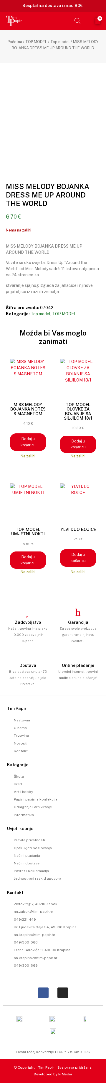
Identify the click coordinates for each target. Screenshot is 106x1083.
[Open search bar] (77, 20)
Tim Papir (46, 1067)
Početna (15, 42)
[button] (64, 21)
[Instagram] (62, 992)
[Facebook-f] (43, 992)
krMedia (65, 1074)
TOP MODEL (36, 42)
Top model (60, 42)
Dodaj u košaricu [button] (28, 442)
